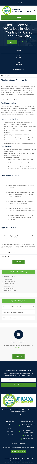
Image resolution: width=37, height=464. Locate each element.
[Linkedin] (20, 414)
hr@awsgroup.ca (18, 347)
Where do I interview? (10, 318)
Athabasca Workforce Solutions (21, 10)
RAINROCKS (24, 460)
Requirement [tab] (5, 256)
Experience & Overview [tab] (8, 252)
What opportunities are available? (13, 312)
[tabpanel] (18, 164)
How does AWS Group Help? (12, 306)
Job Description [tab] (5, 75)
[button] (34, 10)
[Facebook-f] (17, 414)
